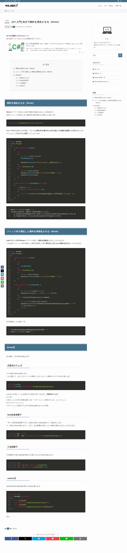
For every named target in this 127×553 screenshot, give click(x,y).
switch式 (22, 85)
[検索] (121, 1)
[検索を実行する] (120, 55)
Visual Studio (100, 77)
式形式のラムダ (24, 78)
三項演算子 (22, 83)
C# (14, 26)
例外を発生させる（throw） (26, 68)
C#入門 (15, 528)
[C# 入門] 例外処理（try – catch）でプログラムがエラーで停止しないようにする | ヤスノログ (54, 45)
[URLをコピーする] (80, 538)
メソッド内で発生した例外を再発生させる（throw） (34, 72)
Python (98, 73)
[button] (11, 538)
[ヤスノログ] (11, 6)
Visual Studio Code (102, 81)
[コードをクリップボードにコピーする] (83, 123)
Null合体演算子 (24, 80)
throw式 (18, 75)
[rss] (118, 1)
